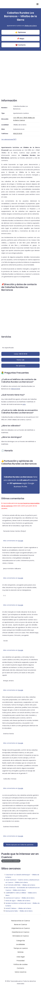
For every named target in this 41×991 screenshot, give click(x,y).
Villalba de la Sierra (30, 26)
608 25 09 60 (15, 389)
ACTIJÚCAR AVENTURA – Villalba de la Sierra (20, 885)
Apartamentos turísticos (10, 861)
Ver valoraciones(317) (8, 139)
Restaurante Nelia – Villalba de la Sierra (19, 911)
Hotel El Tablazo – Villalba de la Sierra (18, 908)
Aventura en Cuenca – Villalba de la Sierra (20, 898)
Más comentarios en (13, 541)
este (24, 404)
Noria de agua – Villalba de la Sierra (18, 901)
